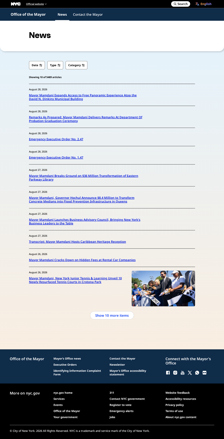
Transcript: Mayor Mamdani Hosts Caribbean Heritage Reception (77, 242)
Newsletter (117, 364)
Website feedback (177, 392)
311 (112, 392)
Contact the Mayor (88, 14)
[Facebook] (167, 372)
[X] (189, 372)
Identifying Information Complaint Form (77, 372)
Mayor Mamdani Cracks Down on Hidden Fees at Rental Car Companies (82, 260)
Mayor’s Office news (67, 358)
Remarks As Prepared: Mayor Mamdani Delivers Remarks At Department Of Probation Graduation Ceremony (85, 119)
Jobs (112, 417)
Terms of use (174, 411)
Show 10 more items (112, 315)
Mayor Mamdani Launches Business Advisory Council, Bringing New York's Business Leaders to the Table (84, 221)
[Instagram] (175, 372)
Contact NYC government (127, 399)
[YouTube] (182, 372)
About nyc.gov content (180, 417)
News (62, 14)
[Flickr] (204, 372)
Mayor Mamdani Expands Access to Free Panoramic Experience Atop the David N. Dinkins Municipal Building (83, 97)
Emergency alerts (121, 411)
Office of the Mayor (28, 14)
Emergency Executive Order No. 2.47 (56, 139)
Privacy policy (174, 405)
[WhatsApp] (197, 372)
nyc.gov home (63, 392)
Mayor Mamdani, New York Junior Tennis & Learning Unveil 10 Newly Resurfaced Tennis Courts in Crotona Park (75, 280)
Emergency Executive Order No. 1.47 (56, 157)
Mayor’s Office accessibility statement (128, 372)
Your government (65, 417)
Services (59, 399)
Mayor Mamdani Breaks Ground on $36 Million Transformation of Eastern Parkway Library (83, 177)
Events (58, 405)
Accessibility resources (180, 399)
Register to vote (121, 405)
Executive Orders (65, 364)
